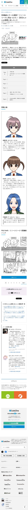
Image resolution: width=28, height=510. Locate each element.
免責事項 (7, 504)
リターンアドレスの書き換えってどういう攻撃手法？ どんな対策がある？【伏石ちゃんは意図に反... (14, 317)
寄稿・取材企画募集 (7, 455)
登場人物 (12, 71)
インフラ (22, 5)
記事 (17, 461)
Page (4, 79)
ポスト (4, 62)
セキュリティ (8, 28)
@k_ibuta (17, 346)
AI (6, 5)
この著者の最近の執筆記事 (14, 352)
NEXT (23, 282)
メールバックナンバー (15, 419)
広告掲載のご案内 (21, 455)
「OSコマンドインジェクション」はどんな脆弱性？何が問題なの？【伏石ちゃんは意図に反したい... (14, 312)
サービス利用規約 (9, 508)
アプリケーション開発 (13, 5)
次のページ (14, 277)
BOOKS (18, 467)
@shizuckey (17, 366)
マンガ (3, 28)
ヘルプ (7, 498)
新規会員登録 (14, 423)
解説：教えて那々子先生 (15, 92)
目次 (14, 67)
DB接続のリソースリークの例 (16, 94)
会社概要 (7, 506)
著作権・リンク (8, 500)
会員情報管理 (8, 502)
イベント (3, 467)
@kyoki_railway (12, 347)
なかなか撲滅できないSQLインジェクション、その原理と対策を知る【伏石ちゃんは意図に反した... (14, 308)
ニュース (3, 461)
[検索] (2, 6)
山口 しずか (9, 25)
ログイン (14, 426)
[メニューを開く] (2, 2)
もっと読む (5, 320)
